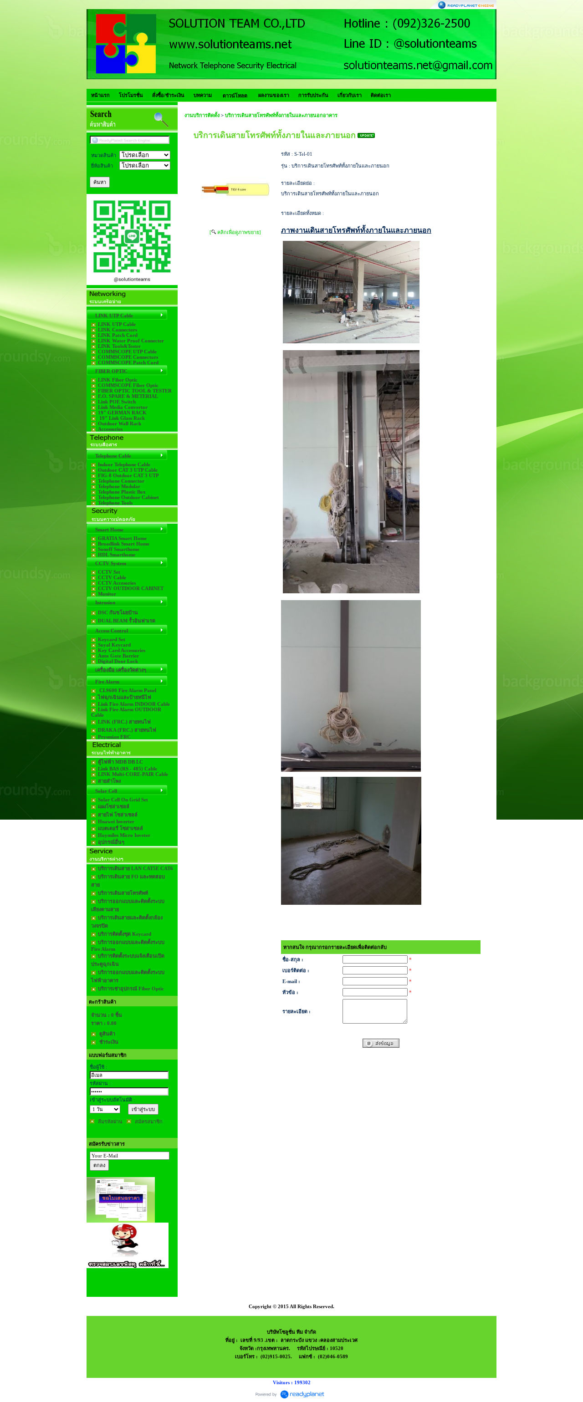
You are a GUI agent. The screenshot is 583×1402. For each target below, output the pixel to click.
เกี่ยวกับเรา (350, 95)
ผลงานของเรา (273, 95)
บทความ (203, 95)
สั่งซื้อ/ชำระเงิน (168, 95)
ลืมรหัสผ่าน (110, 1121)
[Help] (119, 182)
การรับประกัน (313, 95)
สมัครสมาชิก (149, 1121)
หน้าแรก (100, 95)
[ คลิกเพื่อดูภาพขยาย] (235, 232)
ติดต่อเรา (381, 95)
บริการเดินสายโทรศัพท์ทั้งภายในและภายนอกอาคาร (281, 115)
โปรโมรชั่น (131, 95)
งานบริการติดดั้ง (202, 115)
